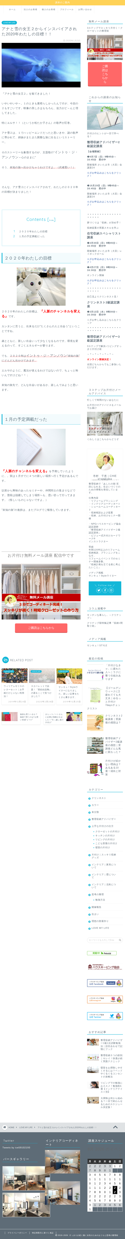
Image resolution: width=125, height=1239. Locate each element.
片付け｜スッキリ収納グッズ (104, 856)
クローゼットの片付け (107, 831)
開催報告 (96, 907)
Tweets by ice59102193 (16, 1147)
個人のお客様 (49, 9)
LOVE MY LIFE (9, 23)
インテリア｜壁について (104, 876)
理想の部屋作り (100, 921)
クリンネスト (99, 798)
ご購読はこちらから (41, 627)
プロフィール (67, 9)
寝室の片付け (102, 847)
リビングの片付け (105, 839)
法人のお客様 (30, 9)
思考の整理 (98, 894)
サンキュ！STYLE (97, 645)
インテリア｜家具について (104, 866)
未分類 (95, 812)
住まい (95, 914)
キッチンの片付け (105, 835)
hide (51, 220)
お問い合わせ (85, 9)
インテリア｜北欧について (104, 886)
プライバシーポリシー (17, 1233)
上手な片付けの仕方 (103, 826)
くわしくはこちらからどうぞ (103, 439)
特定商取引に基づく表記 (43, 1233)
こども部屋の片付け (106, 843)
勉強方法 (100, 900)
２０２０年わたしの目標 (33, 231)
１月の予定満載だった (32, 236)
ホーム (12, 9)
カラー (95, 805)
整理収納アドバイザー (104, 819)
